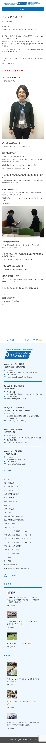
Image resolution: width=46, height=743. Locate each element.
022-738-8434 (12, 375)
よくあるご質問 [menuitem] (10, 524)
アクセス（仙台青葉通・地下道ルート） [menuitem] (18, 535)
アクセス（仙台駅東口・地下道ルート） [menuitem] (18, 542)
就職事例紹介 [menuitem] (9, 483)
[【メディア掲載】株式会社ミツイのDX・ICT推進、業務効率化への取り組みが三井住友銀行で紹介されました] (12, 592)
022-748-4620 (12, 418)
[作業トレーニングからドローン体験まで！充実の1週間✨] (12, 669)
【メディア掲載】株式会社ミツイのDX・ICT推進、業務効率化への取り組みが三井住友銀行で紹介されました (23, 599)
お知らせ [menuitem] (7, 505)
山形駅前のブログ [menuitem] (10, 498)
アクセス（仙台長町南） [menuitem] (13, 546)
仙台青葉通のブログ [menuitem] (11, 486)
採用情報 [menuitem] (7, 561)
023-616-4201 (12, 440)
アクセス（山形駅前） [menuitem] (12, 550)
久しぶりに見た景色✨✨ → (34, 340)
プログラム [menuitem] (8, 512)
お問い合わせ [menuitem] (9, 527)
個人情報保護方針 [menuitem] (10, 565)
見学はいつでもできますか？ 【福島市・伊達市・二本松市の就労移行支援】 (23, 724)
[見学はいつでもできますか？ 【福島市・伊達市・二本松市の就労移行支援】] (12, 716)
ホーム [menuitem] (6, 479)
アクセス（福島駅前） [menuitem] (12, 553)
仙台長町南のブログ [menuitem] (11, 494)
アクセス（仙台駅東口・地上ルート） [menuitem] (18, 539)
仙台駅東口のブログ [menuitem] (11, 490)
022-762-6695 (12, 396)
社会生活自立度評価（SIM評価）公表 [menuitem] (17, 568)
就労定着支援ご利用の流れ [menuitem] (14, 520)
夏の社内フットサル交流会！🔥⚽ (19, 643)
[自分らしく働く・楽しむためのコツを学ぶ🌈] (12, 694)
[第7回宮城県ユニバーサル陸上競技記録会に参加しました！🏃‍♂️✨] (12, 614)
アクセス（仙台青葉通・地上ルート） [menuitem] (18, 531)
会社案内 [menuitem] (7, 557)
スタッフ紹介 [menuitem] (9, 509)
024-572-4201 (12, 462)
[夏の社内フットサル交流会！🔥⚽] (12, 636)
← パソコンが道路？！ (9, 340)
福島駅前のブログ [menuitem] (10, 501)
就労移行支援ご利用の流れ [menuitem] (14, 516)
